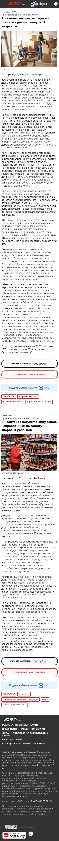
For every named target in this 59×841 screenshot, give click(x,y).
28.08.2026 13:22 (9, 415)
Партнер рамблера (27, 827)
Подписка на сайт (26, 725)
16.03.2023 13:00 (9, 11)
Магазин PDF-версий (32, 729)
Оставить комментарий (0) (29, 374)
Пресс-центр (9, 729)
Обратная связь (12, 739)
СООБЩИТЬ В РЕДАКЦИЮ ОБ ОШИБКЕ (23, 743)
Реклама (7, 725)
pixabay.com (7, 69)
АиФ (26, 473)
